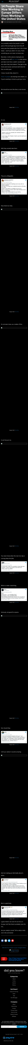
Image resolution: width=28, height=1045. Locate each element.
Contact (14, 1008)
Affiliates (14, 1016)
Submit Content (14, 1014)
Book (14, 993)
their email (15, 59)
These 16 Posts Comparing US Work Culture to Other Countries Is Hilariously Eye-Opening (18, 959)
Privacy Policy (14, 1010)
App (14, 995)
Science (14, 983)
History (14, 985)
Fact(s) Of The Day (14, 991)
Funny (14, 981)
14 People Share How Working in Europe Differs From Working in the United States (17, 37)
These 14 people (5, 76)
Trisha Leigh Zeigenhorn (8, 21)
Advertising (14, 1006)
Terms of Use (14, 1012)
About (14, 1004)
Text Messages (14, 997)
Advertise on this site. (8, 1040)
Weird (14, 979)
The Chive (17, 107)
